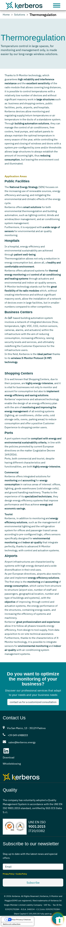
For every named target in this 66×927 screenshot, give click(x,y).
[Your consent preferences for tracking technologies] (59, 920)
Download (8, 757)
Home (6, 14)
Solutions (19, 14)
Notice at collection (11, 924)
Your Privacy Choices (21, 919)
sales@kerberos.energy (22, 742)
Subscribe (33, 882)
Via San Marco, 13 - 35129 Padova (26, 728)
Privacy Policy (8, 874)
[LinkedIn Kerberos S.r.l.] (6, 751)
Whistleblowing (12, 763)
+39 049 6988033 (18, 735)
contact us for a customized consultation (33, 702)
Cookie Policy (21, 874)
